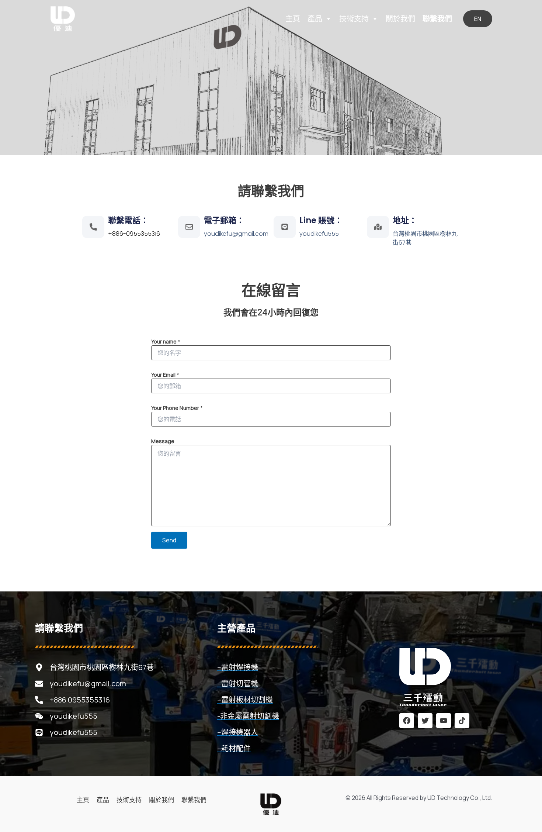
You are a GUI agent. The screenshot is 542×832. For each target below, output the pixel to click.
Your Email (165, 374)
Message (162, 441)
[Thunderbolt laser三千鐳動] (63, 18)
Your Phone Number (177, 407)
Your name (165, 341)
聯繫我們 (437, 19)
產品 (315, 19)
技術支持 (354, 19)
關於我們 (400, 19)
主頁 (292, 19)
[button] (477, 18)
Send (169, 540)
